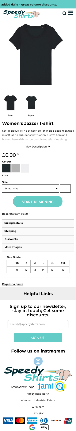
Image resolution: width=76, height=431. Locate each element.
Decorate (8, 213)
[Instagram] (38, 361)
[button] (51, 386)
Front (11, 115)
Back (31, 115)
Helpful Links (38, 293)
